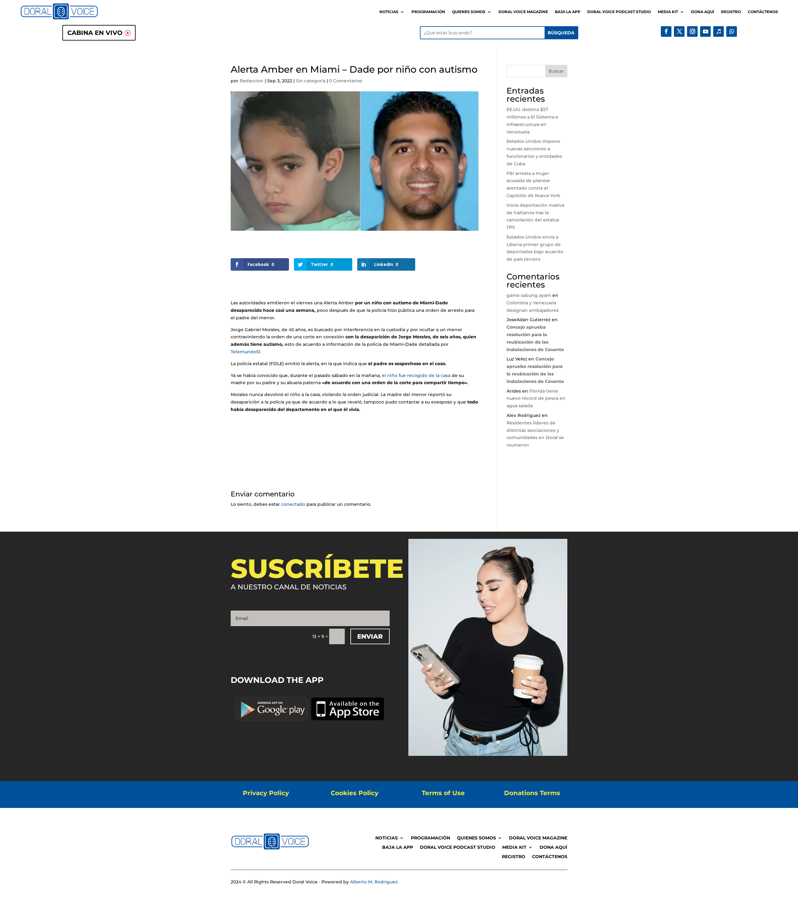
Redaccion (251, 81)
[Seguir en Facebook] (666, 31)
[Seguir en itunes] (718, 31)
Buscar (556, 71)
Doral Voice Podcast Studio (619, 12)
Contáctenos (763, 12)
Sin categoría (310, 81)
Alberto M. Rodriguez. (374, 882)
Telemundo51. (246, 352)
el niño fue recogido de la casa (416, 375)
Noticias (388, 12)
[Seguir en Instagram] (692, 31)
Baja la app (567, 12)
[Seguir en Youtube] (705, 31)
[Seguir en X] (679, 31)
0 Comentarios (345, 81)
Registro (731, 12)
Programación (428, 12)
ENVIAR (370, 636)
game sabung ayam (529, 295)
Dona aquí (702, 12)
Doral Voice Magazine (523, 12)
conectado (293, 504)
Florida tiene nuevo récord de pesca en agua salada (536, 398)
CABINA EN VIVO (95, 32)
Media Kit (668, 12)
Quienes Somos (468, 12)
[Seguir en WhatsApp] (731, 31)
